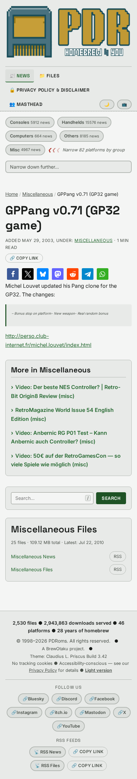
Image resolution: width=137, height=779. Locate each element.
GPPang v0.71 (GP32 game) (62, 218)
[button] (13, 274)
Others (81, 135)
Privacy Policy (43, 670)
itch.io (59, 712)
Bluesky (33, 698)
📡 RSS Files (47, 765)
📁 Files (49, 76)
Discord (66, 698)
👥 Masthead (26, 104)
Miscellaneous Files (32, 569)
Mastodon (92, 712)
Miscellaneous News (33, 556)
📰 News (19, 76)
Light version (98, 670)
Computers (31, 135)
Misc (25, 149)
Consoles (30, 122)
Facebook (102, 698)
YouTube (68, 726)
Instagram (24, 712)
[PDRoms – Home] (68, 31)
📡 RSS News (47, 751)
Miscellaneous (37, 194)
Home (11, 194)
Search (111, 498)
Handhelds (84, 122)
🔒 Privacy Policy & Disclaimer (49, 90)
